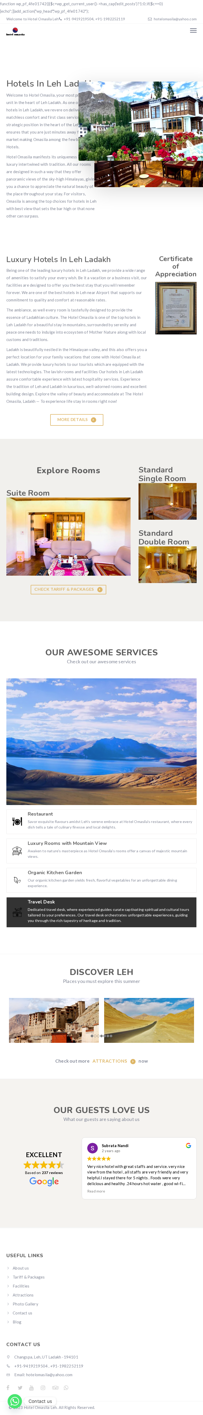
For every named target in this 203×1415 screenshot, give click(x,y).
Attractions (110, 1061)
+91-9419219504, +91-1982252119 (94, 19)
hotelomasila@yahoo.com (175, 19)
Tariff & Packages (29, 1277)
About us (21, 1268)
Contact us (22, 1312)
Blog (17, 1321)
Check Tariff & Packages (64, 589)
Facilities (21, 1286)
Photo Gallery (25, 1304)
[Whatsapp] (15, 1401)
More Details (73, 419)
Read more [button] (96, 1191)
